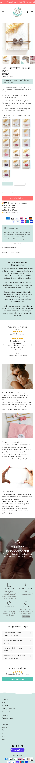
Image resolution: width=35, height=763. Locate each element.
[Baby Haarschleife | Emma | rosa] (16, 144)
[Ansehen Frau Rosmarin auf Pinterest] (21, 746)
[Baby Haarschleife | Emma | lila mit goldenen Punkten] (6, 174)
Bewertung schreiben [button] (17, 679)
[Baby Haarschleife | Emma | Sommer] (26, 164)
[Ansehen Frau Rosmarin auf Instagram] (13, 746)
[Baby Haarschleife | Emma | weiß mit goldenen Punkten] (16, 123)
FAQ (3, 736)
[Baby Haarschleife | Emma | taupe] (6, 60)
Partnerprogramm (8, 718)
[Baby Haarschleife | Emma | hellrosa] (6, 144)
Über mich (5, 730)
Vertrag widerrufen (8, 709)
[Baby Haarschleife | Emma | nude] (26, 134)
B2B (3, 740)
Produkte (5, 724)
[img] (17, 331)
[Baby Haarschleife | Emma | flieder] (26, 144)
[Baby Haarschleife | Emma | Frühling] (26, 123)
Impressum (5, 699)
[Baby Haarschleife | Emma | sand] (16, 134)
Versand (11, 76)
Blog (3, 733)
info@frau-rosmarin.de (26, 616)
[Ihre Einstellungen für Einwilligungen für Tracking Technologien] (32, 760)
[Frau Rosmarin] (17, 12)
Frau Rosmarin (20, 755)
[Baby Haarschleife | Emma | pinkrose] (6, 154)
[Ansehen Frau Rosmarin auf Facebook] (17, 746)
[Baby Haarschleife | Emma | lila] (26, 154)
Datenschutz (6, 712)
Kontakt (4, 727)
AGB (3, 703)
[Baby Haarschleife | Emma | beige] (6, 134)
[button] (28, 12)
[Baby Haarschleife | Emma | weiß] (6, 123)
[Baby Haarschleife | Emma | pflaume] (6, 164)
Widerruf (5, 706)
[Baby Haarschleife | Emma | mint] (16, 164)
